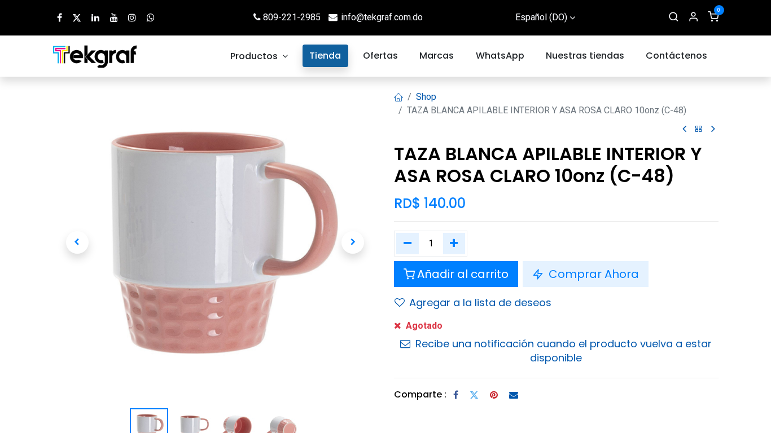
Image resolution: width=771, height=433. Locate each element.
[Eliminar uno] (407, 243)
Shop (426, 96)
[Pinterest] (494, 394)
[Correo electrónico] (513, 394)
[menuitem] (259, 56)
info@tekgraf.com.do (382, 17)
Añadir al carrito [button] (463, 274)
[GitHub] (150, 17)
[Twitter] (474, 394)
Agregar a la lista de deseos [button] (480, 302)
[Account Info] (693, 17)
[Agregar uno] (454, 243)
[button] (77, 242)
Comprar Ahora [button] (592, 274)
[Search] (673, 17)
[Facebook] (455, 394)
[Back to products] (699, 129)
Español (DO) (541, 17)
